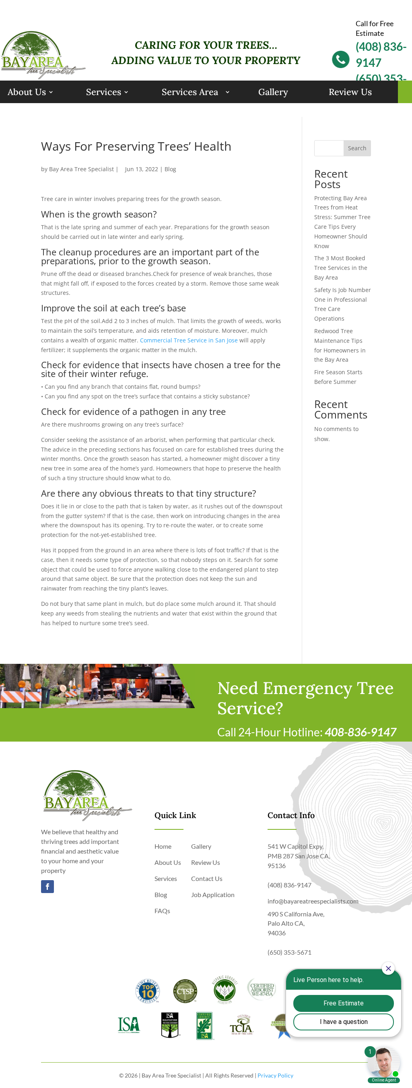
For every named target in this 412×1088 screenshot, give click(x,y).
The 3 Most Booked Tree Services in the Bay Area (340, 267)
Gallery (273, 92)
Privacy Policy (275, 1075)
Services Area (190, 92)
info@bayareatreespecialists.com (313, 901)
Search (357, 148)
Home (162, 846)
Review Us (350, 92)
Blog (170, 169)
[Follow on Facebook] (47, 886)
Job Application (213, 894)
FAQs (162, 910)
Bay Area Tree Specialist (81, 169)
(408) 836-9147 (289, 885)
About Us (27, 92)
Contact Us (206, 878)
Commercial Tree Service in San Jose (189, 340)
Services (103, 92)
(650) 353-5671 (289, 952)
